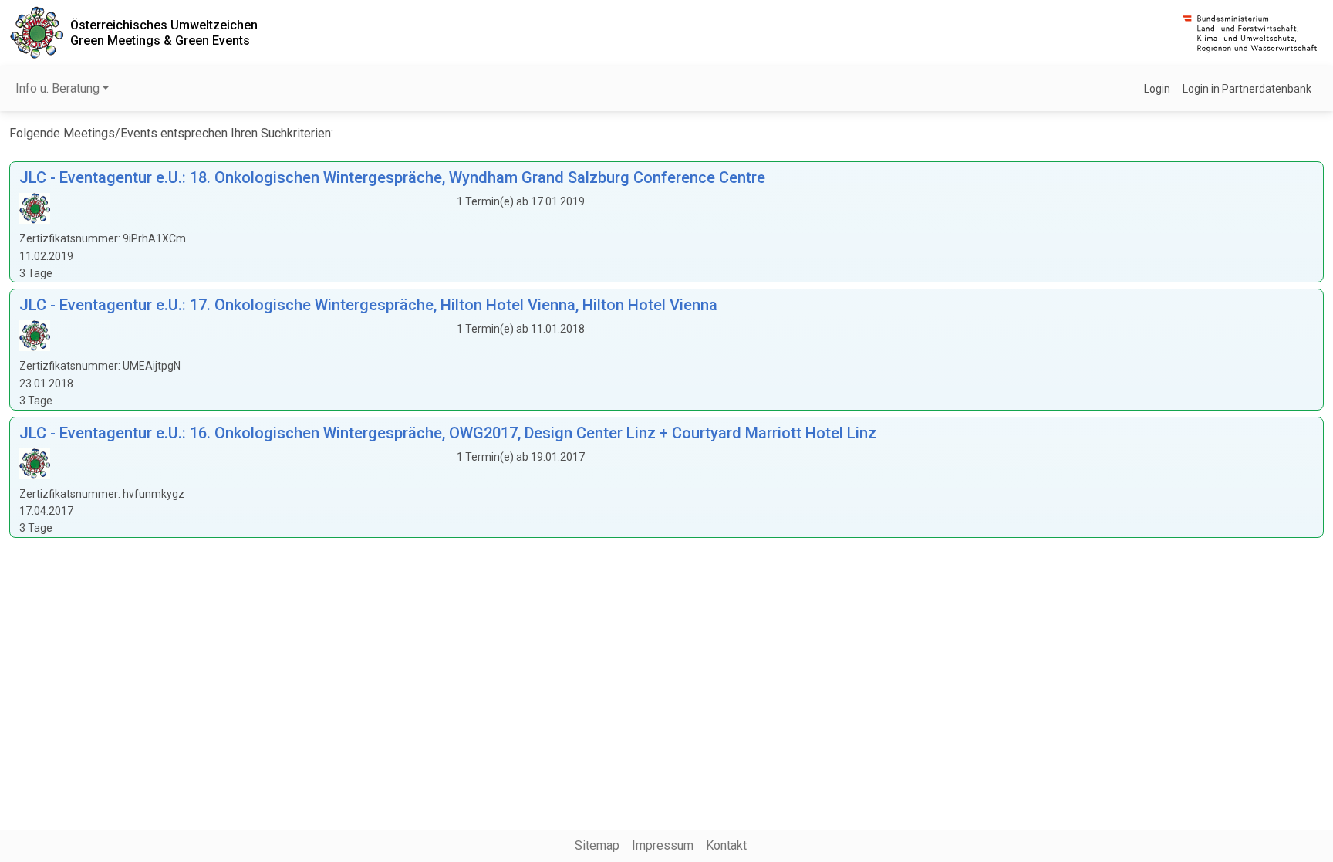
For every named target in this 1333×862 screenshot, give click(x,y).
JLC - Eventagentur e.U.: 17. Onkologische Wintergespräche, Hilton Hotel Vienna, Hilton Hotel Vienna (368, 305)
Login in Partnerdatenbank (1247, 89)
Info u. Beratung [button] (57, 88)
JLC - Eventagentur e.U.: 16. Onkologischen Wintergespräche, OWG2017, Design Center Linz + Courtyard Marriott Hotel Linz (447, 433)
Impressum (662, 845)
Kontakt (726, 845)
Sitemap (597, 845)
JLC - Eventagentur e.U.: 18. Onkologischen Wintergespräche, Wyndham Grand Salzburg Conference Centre (392, 177)
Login (1157, 89)
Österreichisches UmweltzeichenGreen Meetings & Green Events (164, 32)
